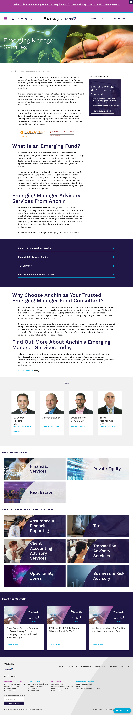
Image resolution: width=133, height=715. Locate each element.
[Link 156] (15, 676)
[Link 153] (5, 676)
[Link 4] (17, 19)
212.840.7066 (10, 690)
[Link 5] (22, 19)
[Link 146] (13, 666)
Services (20, 71)
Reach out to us (25, 371)
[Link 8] (60, 19)
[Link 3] (13, 19)
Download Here (102, 111)
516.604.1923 (34, 688)
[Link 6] (26, 19)
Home (12, 71)
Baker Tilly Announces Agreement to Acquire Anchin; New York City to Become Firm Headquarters (66, 4)
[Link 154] (8, 676)
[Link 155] (12, 676)
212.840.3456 (11, 688)
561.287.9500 (57, 690)
